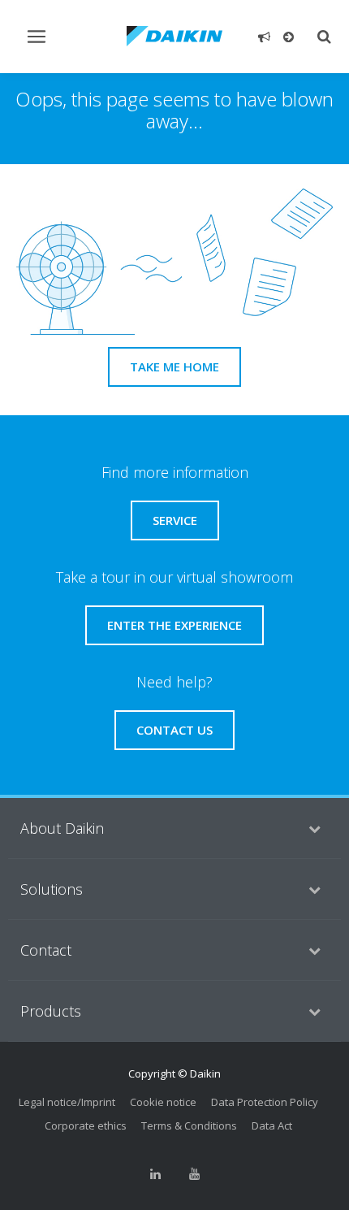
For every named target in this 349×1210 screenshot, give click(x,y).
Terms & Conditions (189, 1125)
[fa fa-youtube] (193, 1174)
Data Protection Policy (264, 1102)
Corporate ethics (86, 1125)
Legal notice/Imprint (67, 1102)
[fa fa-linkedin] (155, 1174)
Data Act (272, 1125)
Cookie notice (163, 1102)
